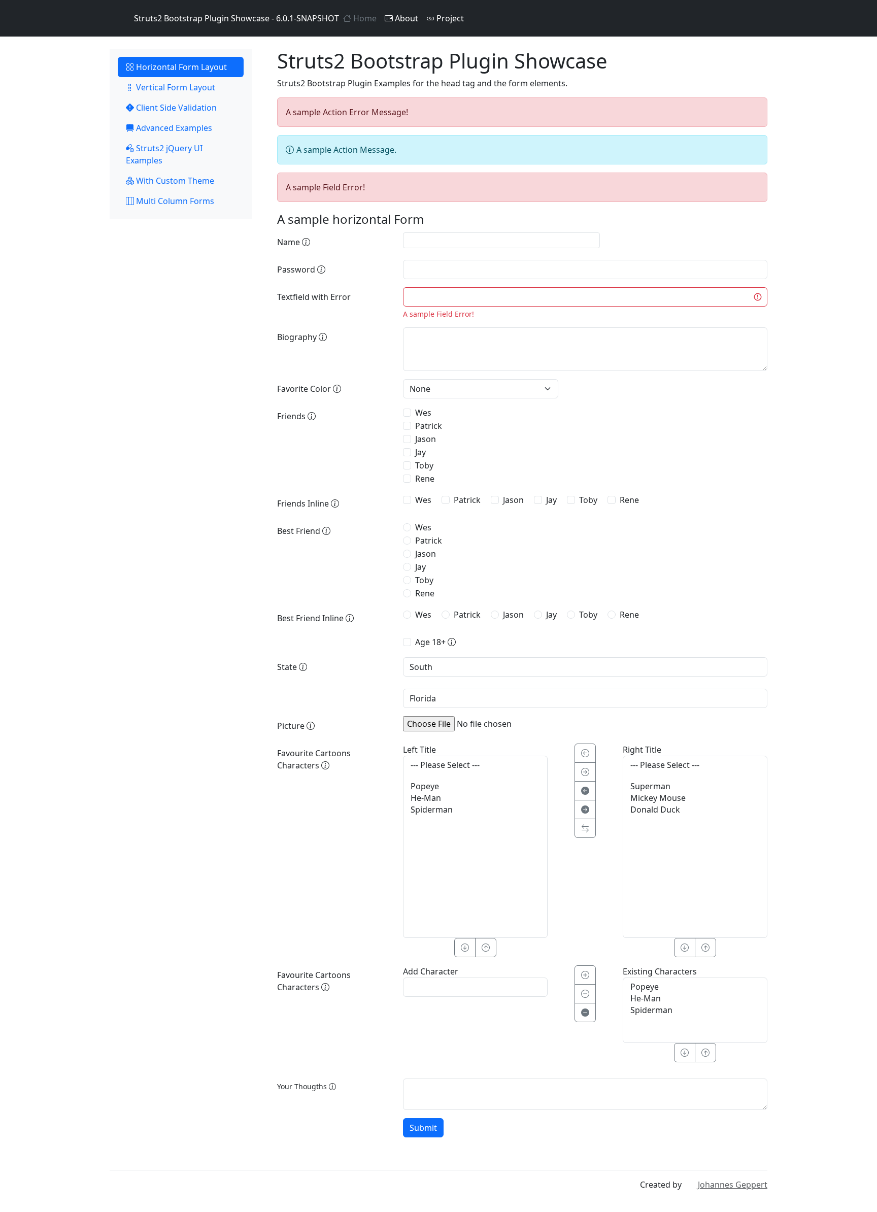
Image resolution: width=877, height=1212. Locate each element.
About (405, 18)
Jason (425, 439)
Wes (423, 412)
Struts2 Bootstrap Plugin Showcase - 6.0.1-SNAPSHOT (236, 18)
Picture (292, 725)
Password (297, 269)
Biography (298, 337)
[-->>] (585, 809)
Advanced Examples (173, 127)
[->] (585, 772)
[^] (485, 947)
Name (289, 242)
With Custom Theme (174, 180)
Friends (292, 416)
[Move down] (684, 1052)
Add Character (430, 971)
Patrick (428, 425)
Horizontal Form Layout (180, 67)
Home (364, 18)
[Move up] (705, 1052)
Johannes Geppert (731, 1184)
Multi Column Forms (174, 201)
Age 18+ (431, 642)
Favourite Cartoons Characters (314, 759)
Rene (424, 478)
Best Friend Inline (311, 618)
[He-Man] (475, 798)
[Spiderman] (475, 810)
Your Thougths (303, 1086)
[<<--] (585, 790)
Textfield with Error (314, 296)
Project (449, 18)
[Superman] (695, 786)
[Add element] (585, 975)
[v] (465, 947)
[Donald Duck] (695, 810)
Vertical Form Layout (174, 87)
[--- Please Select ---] (475, 765)
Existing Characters (660, 971)
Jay (420, 452)
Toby (424, 465)
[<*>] (585, 828)
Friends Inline (304, 503)
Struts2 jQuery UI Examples (164, 154)
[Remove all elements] (585, 1012)
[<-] (585, 753)
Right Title (642, 749)
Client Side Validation (175, 107)
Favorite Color (305, 388)
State (288, 666)
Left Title (419, 749)
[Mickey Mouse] (695, 798)
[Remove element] (585, 993)
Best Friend (299, 530)
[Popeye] (475, 786)
